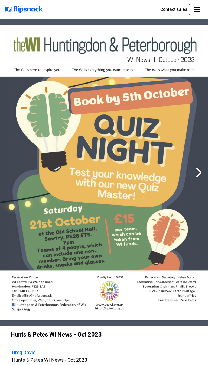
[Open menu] (197, 9)
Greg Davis (23, 352)
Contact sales (173, 9)
